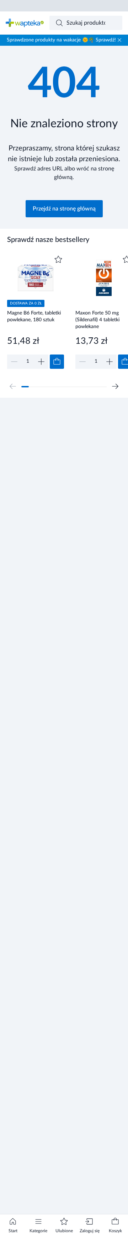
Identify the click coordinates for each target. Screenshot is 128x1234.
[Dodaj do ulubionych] (58, 259)
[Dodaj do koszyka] (57, 362)
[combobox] (86, 23)
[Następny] (115, 386)
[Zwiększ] (41, 362)
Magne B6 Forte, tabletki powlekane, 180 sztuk (34, 316)
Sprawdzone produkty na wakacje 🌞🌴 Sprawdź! (61, 40)
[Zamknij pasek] (119, 40)
